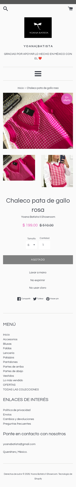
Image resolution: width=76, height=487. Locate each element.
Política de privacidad (16, 410)
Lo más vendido (13, 380)
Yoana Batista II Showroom (44, 474)
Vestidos (8, 375)
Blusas (7, 343)
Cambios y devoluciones (18, 419)
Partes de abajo (13, 371)
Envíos (7, 414)
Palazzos (8, 357)
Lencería (8, 353)
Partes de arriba (13, 366)
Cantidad (44, 238)
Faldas (7, 348)
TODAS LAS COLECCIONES (21, 389)
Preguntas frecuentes (17, 423)
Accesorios (10, 339)
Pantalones (10, 362)
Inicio (6, 334)
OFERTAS (9, 384)
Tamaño (31, 238)
